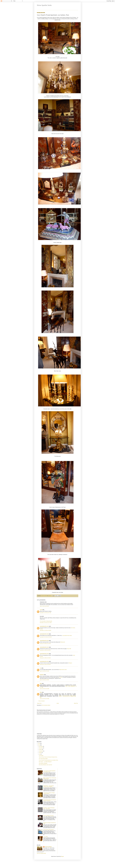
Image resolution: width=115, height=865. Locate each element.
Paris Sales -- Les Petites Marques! (45, 761)
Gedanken (42, 674)
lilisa (41, 683)
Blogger (62, 856)
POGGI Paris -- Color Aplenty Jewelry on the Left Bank (48, 786)
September (41, 751)
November (41, 747)
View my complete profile (41, 853)
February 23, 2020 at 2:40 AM (45, 657)
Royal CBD (69, 648)
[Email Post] (53, 595)
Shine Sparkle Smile (44, 5)
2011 (39, 745)
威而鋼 (60, 696)
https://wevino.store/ (63, 669)
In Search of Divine (48, 846)
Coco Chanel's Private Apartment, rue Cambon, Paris (48, 760)
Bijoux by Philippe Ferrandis (48, 815)
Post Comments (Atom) (46, 705)
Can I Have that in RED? (43, 758)
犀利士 (66, 686)
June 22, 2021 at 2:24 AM (44, 698)
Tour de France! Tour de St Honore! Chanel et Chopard (49, 800)
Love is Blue (41, 755)
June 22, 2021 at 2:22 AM (44, 688)
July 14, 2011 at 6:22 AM (44, 606)
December (41, 746)
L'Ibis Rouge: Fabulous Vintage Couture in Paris (49, 793)
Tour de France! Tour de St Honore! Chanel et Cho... (48, 757)
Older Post (76, 703)
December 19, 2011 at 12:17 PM (45, 622)
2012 (39, 743)
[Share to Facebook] (59, 595)
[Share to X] (57, 595)
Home (58, 703)
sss (40, 668)
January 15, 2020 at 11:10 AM (45, 643)
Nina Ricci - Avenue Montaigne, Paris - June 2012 (49, 808)
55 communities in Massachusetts (46, 621)
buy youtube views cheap (67, 635)
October (40, 749)
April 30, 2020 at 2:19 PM (44, 679)
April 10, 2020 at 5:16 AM (44, 671)
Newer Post (39, 703)
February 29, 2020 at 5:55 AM (45, 664)
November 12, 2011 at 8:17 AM (45, 612)
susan (41, 609)
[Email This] (55, 595)
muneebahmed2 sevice (44, 626)
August (40, 752)
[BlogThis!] (56, 595)
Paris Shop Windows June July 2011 (45, 764)
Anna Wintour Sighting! (43, 763)
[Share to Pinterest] (60, 595)
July (40, 754)
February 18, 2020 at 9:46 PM (45, 650)
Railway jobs (62, 642)
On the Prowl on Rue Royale (48, 829)
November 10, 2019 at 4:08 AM (45, 630)
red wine (60, 677)
